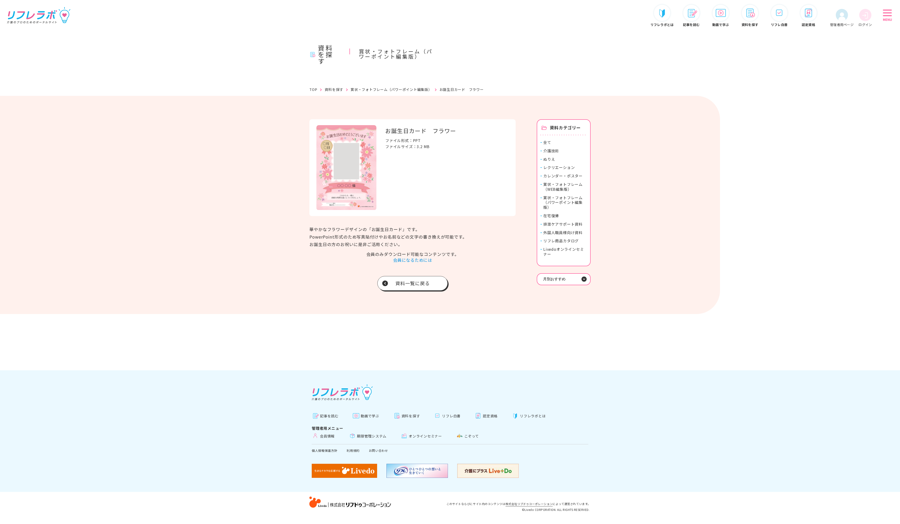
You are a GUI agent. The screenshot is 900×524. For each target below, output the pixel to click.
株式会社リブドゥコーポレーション (529, 504)
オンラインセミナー (425, 436)
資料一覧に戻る (412, 283)
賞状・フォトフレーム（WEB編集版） (563, 187)
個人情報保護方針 (324, 450)
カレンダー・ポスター (563, 175)
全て (547, 142)
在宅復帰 (551, 215)
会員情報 (327, 436)
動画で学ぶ (370, 415)
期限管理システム (371, 436)
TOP (313, 89)
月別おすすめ (554, 279)
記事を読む (329, 415)
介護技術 (551, 150)
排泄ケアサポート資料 (563, 224)
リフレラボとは (533, 415)
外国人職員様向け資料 (563, 232)
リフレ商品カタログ (561, 240)
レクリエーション (559, 167)
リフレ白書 (451, 415)
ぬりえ (549, 159)
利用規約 (353, 450)
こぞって (471, 436)
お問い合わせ (378, 450)
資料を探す (334, 89)
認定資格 (490, 415)
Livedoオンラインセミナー (563, 252)
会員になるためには (412, 260)
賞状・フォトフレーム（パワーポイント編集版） (391, 89)
